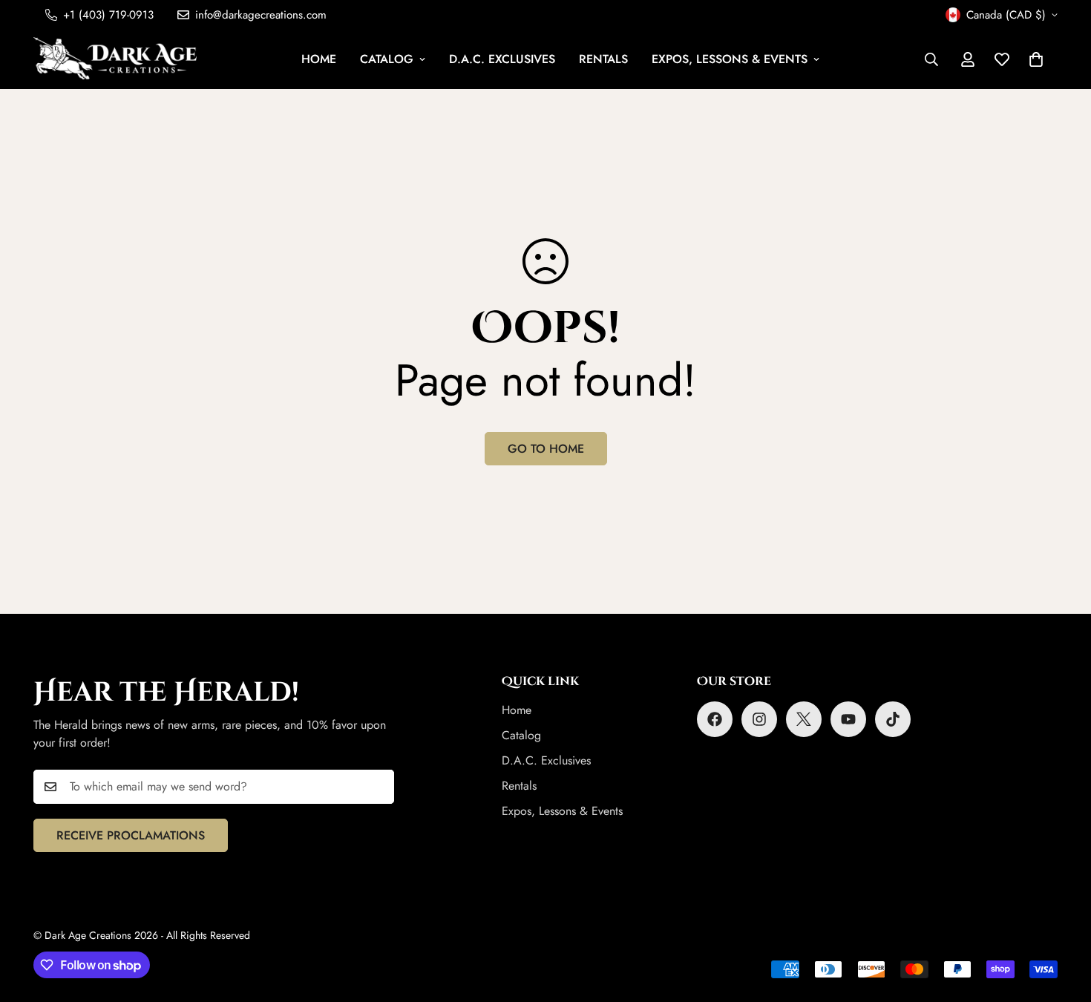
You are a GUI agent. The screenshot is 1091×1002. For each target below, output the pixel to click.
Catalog (386, 59)
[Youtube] (848, 719)
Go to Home (546, 448)
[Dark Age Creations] (115, 59)
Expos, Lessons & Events (729, 59)
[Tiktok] (893, 719)
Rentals (603, 59)
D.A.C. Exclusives (502, 59)
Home (318, 59)
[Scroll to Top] (1062, 921)
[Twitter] (804, 719)
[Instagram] (759, 719)
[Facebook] (715, 719)
